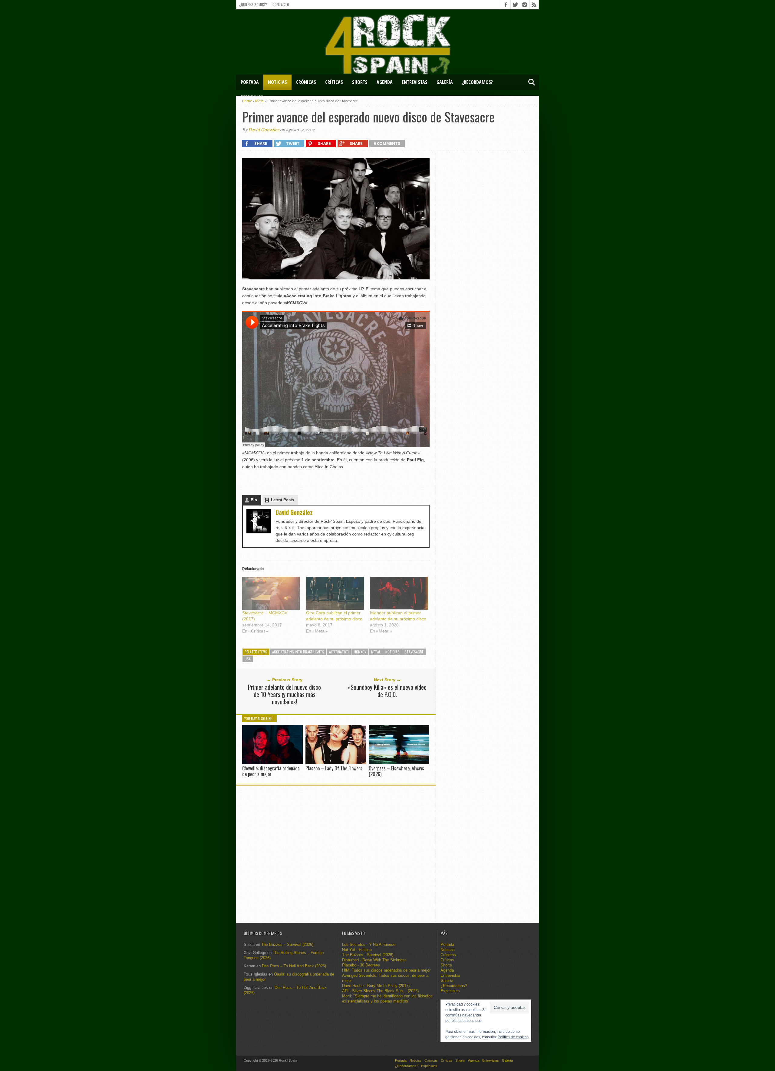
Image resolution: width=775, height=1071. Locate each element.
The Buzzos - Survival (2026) (367, 955)
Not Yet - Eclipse (357, 949)
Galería (445, 82)
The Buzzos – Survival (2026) (287, 944)
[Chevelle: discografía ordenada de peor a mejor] (272, 762)
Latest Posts (282, 500)
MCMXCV (360, 651)
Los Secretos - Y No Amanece (368, 944)
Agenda (385, 82)
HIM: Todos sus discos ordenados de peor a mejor (386, 970)
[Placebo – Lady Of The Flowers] (335, 762)
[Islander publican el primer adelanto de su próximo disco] (399, 593)
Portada (250, 82)
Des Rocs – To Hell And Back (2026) (294, 966)
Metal (376, 651)
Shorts (360, 82)
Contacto (280, 4)
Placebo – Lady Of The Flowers (333, 768)
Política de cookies (513, 1037)
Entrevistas (414, 82)
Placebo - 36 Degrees (361, 965)
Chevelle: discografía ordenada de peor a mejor (271, 771)
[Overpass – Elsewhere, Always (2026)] (399, 762)
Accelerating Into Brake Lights (298, 651)
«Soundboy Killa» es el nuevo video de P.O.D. (387, 690)
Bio (254, 500)
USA (248, 658)
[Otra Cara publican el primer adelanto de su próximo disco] (335, 593)
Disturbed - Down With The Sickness (374, 960)
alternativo (339, 651)
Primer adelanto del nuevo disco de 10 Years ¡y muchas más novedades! (284, 694)
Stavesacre (414, 651)
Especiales (252, 97)
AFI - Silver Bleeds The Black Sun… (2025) (380, 991)
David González (263, 129)
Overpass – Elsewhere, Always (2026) (396, 771)
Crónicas (306, 82)
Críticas (334, 82)
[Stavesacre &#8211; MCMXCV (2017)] (271, 593)
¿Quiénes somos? (253, 4)
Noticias (277, 82)
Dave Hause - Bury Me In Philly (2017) (376, 985)
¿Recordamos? (477, 82)
